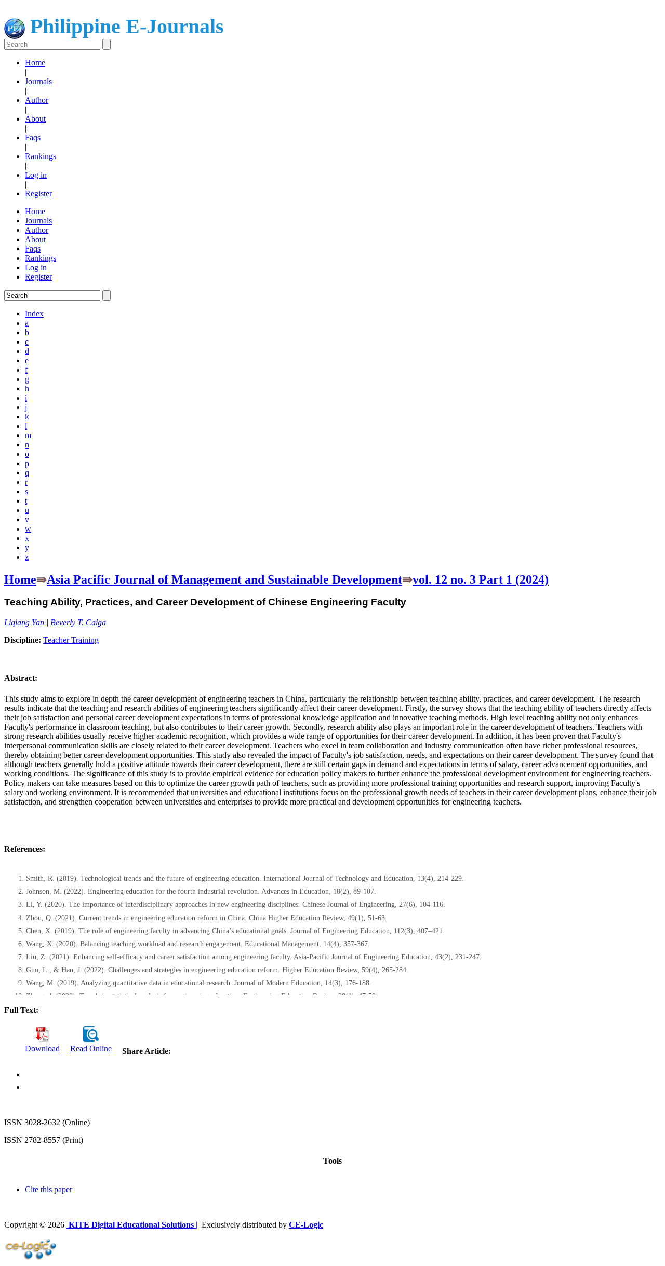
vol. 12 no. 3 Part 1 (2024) (481, 579)
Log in (36, 174)
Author (36, 100)
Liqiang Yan (24, 622)
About (35, 118)
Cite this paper (48, 1189)
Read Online (91, 1048)
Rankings (40, 156)
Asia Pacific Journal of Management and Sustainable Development (224, 579)
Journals (38, 81)
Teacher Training (71, 640)
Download (42, 1048)
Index (34, 313)
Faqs (33, 137)
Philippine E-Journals (124, 26)
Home (35, 62)
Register (38, 193)
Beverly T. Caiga (78, 622)
